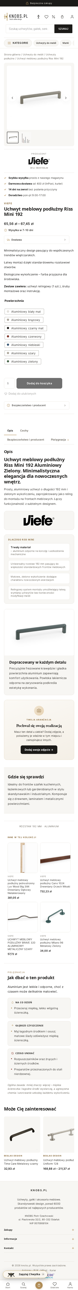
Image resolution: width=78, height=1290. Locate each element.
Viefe (8, 203)
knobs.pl (39, 1190)
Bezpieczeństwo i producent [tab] (25, 439)
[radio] (24, 311)
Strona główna (12, 54)
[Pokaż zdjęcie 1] (13, 137)
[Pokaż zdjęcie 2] (26, 137)
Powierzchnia (14, 301)
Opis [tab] (10, 430)
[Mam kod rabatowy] (54, 17)
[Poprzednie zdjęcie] (12, 97)
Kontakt (9, 1248)
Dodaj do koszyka (39, 383)
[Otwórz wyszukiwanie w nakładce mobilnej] (39, 27)
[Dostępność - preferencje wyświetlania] (38, 16)
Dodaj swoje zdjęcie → (39, 749)
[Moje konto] (72, 17)
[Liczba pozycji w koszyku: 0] (63, 16)
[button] (20, 393)
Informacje (10, 1238)
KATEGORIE (20, 43)
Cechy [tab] (24, 430)
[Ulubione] (46, 17)
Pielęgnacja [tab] (58, 439)
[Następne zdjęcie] (65, 97)
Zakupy (8, 1229)
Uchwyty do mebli (46, 43)
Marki (66, 43)
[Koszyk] (39, 1285)
